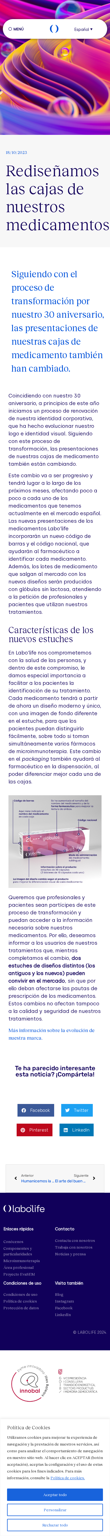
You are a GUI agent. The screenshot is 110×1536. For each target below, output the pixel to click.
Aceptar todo (55, 1494)
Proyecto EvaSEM (19, 1274)
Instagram (64, 1301)
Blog (59, 1294)
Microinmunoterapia (21, 1260)
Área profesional (18, 1267)
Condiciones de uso (20, 1294)
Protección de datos (21, 1307)
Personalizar (55, 1509)
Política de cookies (20, 1301)
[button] (85, 29)
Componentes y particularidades (17, 1251)
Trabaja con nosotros (74, 1247)
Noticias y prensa (70, 1253)
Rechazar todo (55, 1525)
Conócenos (13, 1241)
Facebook (64, 1307)
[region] (55, 1477)
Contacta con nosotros (75, 1240)
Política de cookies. (67, 1477)
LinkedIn (63, 1314)
